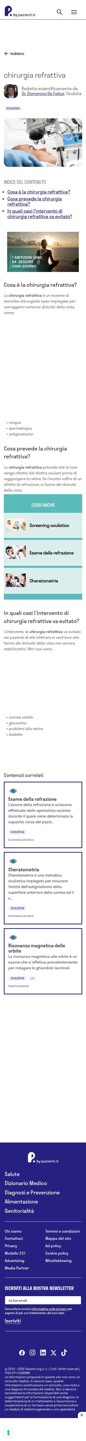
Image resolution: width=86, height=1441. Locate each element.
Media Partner (17, 1268)
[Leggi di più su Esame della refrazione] (43, 553)
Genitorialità (19, 1210)
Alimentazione (21, 1201)
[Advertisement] (43, 31)
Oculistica (13, 108)
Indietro (17, 53)
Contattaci (14, 1238)
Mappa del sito (58, 1238)
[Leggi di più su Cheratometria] (43, 581)
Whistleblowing (58, 1260)
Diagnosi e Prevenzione (32, 1192)
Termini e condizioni (62, 1231)
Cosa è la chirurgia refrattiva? (38, 191)
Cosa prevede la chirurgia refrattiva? (34, 201)
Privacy (11, 1245)
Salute (12, 1173)
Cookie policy (57, 1253)
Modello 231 (15, 1253)
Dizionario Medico (26, 1183)
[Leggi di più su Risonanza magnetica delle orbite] (43, 961)
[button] (43, 251)
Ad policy (53, 1245)
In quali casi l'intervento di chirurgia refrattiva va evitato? (39, 213)
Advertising (14, 1260)
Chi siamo (13, 1231)
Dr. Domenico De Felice (43, 93)
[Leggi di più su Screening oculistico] (43, 525)
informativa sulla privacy (49, 1308)
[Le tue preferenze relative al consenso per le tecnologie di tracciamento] (8, 1432)
